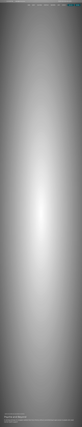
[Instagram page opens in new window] (62, 1)
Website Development (9, 413)
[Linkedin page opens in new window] (59, 1)
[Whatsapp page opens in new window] (71, 1)
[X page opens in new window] (64, 1)
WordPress (22, 413)
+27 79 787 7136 (9, 1)
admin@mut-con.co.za (20, 1)
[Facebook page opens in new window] (60, 1)
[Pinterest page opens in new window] (65, 1)
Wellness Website (16, 413)
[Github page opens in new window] (67, 1)
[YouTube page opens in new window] (69, 1)
